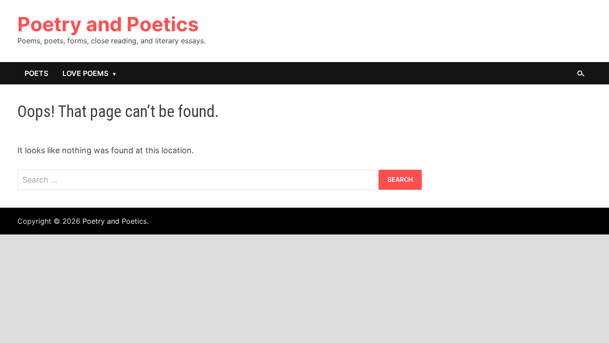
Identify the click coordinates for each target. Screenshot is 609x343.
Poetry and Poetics (108, 24)
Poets (36, 73)
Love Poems (85, 73)
